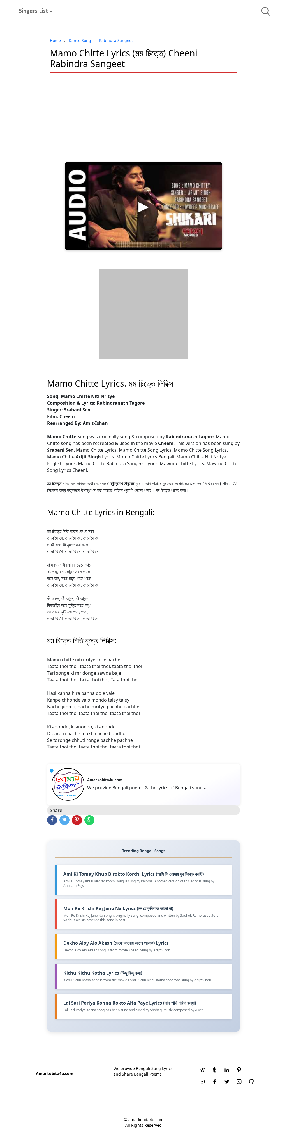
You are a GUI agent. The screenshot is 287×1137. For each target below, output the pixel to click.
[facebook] (214, 1082)
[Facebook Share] (52, 820)
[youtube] (202, 1082)
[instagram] (239, 1082)
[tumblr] (214, 1070)
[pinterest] (239, 1070)
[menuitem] (33, 11)
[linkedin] (227, 1070)
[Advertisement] (143, 117)
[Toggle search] (266, 11)
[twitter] (227, 1082)
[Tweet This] (64, 820)
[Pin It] (77, 820)
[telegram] (202, 1070)
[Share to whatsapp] (89, 820)
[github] (251, 1082)
